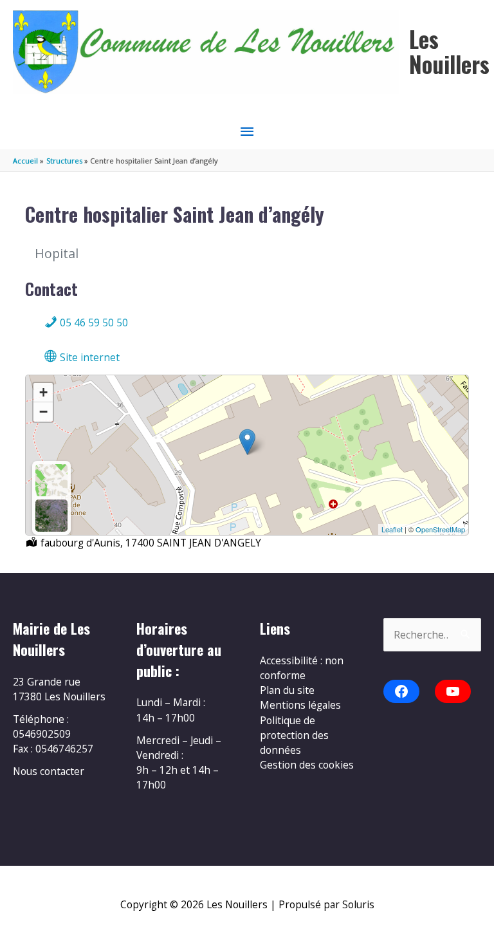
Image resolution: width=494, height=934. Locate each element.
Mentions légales (300, 705)
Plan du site (287, 690)
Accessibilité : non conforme (301, 667)
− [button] (43, 412)
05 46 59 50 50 (92, 322)
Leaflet (392, 529)
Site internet (88, 357)
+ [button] (43, 392)
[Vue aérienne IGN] (51, 516)
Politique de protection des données (294, 735)
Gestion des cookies (307, 765)
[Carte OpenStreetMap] (51, 480)
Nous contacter (48, 771)
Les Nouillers (449, 51)
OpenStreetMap (440, 529)
